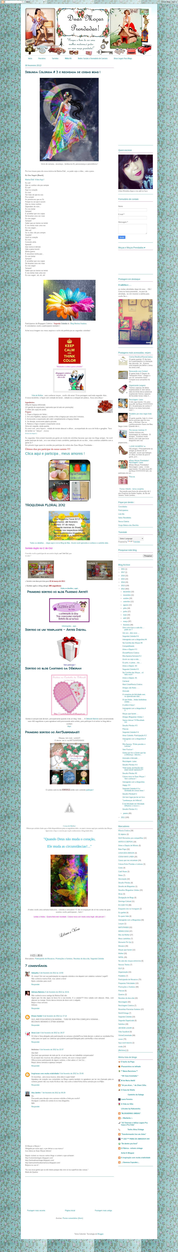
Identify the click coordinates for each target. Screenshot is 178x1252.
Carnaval (125, 681)
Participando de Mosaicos (45, 959)
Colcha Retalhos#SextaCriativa (140, 357)
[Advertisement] (69, 1192)
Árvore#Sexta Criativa (130, 653)
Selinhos (121, 1024)
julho (125, 608)
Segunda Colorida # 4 (130, 732)
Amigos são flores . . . (130, 688)
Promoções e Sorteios (64, 959)
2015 (123, 579)
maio (125, 615)
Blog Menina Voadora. (78, 324)
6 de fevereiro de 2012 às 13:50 (51, 973)
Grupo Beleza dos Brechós (128, 525)
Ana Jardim (36, 1093)
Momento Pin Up (124, 942)
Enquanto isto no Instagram (128, 909)
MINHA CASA (123, 931)
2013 (123, 586)
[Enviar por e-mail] (31, 955)
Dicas (120, 894)
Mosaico (121, 946)
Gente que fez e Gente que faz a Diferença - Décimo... (134, 754)
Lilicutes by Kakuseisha (130, 1109)
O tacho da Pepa (127, 1062)
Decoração (122, 879)
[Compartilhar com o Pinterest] (41, 955)
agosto (126, 605)
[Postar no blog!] (34, 955)
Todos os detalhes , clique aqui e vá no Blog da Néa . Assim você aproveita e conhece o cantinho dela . (69, 543)
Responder (35, 984)
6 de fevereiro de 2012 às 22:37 (51, 1050)
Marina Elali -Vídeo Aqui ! (34, 180)
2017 (123, 572)
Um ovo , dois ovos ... (130, 633)
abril (125, 618)
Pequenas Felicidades (126, 983)
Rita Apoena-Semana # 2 (131, 656)
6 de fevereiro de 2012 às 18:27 (52, 1033)
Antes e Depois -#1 (129, 678)
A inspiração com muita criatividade (135, 1158)
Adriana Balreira (37, 992)
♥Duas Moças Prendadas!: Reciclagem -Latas (139, 462)
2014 (123, 582)
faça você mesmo (125, 1043)
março (125, 621)
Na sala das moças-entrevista (129, 961)
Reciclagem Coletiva (126, 1006)
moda (120, 1047)
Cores (120, 868)
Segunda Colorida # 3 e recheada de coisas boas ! (133, 790)
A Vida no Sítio (127, 1104)
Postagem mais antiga (103, 1210)
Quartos (121, 994)
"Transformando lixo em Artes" (133, 1134)
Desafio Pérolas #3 (129, 773)
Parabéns (121, 976)
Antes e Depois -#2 (129, 666)
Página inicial (70, 1210)
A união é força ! (128, 705)
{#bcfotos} (122, 1050)
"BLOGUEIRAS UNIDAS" (131, 1113)
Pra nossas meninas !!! (138, 430)
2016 (123, 576)
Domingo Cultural (124, 901)
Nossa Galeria (123, 521)
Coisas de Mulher (69, 826)
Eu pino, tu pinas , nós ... (132, 663)
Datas (120, 875)
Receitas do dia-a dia (81, 959)
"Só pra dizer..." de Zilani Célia (133, 1085)
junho (125, 611)
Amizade (125, 691)
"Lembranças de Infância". (132, 800)
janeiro (126, 813)
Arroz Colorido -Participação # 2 (134, 735)
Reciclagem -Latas (136, 400)
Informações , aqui (69, 626)
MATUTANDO (123, 927)
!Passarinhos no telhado (131, 1066)
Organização (123, 972)
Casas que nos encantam (128, 860)
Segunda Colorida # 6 (130, 636)
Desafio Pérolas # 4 (129, 765)
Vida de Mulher (38, 395)
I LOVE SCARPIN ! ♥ (137, 446)
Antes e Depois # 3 (129, 649)
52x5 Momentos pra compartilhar (130, 838)
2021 (123, 569)
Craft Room (122, 872)
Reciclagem (122, 1002)
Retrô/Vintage (123, 1013)
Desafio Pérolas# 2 (129, 794)
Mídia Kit (68, 58)
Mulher (120, 953)
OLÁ (120, 968)
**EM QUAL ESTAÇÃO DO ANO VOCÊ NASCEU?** (132, 769)
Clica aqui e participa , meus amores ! (55, 454)
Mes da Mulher (124, 935)
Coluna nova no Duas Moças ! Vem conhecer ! (133, 778)
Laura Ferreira (126, 1099)
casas (120, 1039)
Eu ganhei (122, 913)
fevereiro (126, 625)
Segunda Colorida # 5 (130, 669)
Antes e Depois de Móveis (128, 845)
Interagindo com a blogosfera (133, 782)
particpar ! (90, 790)
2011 (123, 817)
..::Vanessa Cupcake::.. (130, 1162)
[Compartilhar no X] (36, 955)
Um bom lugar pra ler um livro (133, 797)
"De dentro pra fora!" (129, 1144)
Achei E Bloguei (127, 1153)
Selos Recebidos (124, 518)
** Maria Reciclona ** (129, 1071)
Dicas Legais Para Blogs (123, 58)
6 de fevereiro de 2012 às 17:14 (55, 1016)
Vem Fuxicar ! (127, 749)
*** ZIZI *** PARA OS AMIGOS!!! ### (135, 1139)
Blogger (100, 1234)
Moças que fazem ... (130, 714)
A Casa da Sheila (128, 1090)
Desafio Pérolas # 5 (129, 726)
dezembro (127, 592)
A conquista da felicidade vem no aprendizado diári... (133, 695)
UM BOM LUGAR (125, 1028)
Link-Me (121, 514)
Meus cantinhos (124, 939)
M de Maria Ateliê (128, 1081)
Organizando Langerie (137, 385)
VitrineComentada (125, 1035)
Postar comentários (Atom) (73, 1218)
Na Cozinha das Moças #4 (132, 643)
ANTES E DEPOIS (125, 842)
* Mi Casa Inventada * (129, 1076)
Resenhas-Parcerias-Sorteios (129, 1009)
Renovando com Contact (138, 371)
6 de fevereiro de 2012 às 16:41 (57, 992)
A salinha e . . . (124, 285)
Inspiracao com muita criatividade (45, 1074)
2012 (123, 589)
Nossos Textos (124, 965)
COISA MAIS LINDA (126, 857)
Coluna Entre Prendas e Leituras (130, 864)
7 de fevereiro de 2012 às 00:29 (53, 1093)
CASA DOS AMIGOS (126, 853)
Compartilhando (128, 646)
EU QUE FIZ (123, 905)
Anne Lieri (35, 1033)
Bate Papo (122, 849)
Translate (136, 542)
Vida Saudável (123, 1032)
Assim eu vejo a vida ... (131, 659)
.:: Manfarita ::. (127, 1118)
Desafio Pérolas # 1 (129, 809)
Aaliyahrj (35, 973)
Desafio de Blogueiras (126, 886)
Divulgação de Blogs (126, 898)
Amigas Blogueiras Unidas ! (132, 717)
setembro (127, 602)
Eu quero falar (123, 916)
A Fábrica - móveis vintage (132, 1148)
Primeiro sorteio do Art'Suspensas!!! (52, 732)
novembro (127, 595)
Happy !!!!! (126, 785)
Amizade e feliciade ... (130, 758)
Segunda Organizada (126, 1020)
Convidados (122, 507)
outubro (126, 598)
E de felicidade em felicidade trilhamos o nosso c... (133, 805)
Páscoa (132, 477)
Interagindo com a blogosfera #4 (134, 639)
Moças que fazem (125, 950)
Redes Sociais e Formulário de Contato (93, 58)
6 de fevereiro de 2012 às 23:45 (72, 1074)
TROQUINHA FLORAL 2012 (45, 505)
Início (30, 58)
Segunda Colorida (97, 959)
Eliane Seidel (36, 1016)
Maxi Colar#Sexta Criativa (132, 684)
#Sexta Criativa (124, 831)
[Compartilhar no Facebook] (39, 955)
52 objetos (122, 834)
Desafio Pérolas (124, 883)
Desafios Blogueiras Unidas (128, 890)
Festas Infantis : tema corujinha (132, 489)
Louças (121, 924)
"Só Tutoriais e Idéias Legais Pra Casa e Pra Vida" (134, 1124)
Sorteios (55, 58)
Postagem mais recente (36, 1210)
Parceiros (42, 58)
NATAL (121, 957)
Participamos (123, 510)
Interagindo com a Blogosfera (129, 920)
